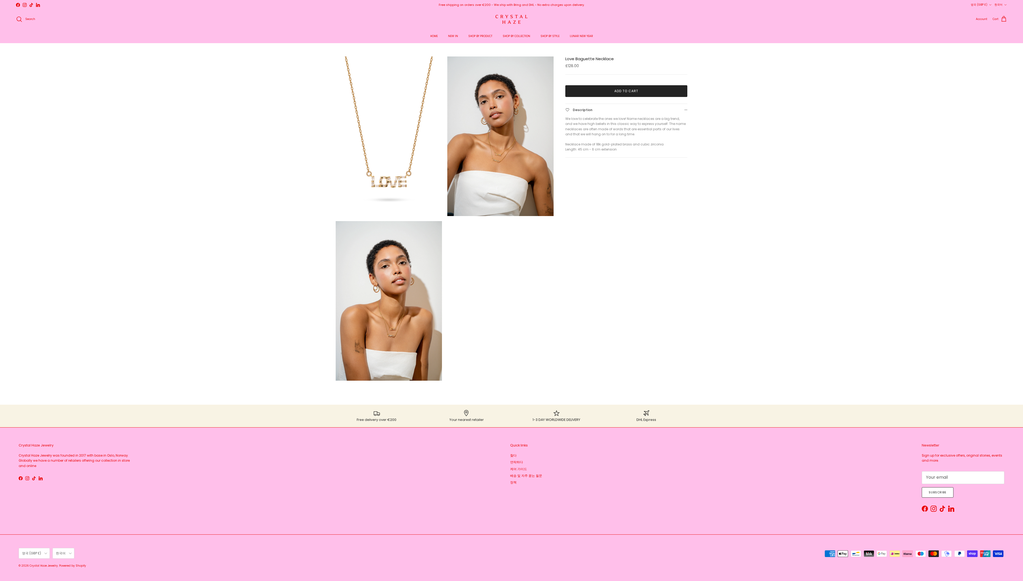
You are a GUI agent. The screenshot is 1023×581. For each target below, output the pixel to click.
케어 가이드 (518, 469)
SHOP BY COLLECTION (516, 36)
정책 (513, 482)
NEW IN (453, 36)
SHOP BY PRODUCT (480, 36)
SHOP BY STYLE (550, 36)
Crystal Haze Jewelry (44, 566)
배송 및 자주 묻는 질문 (526, 475)
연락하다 (516, 462)
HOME (434, 36)
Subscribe (938, 492)
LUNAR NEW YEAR (581, 36)
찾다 (513, 455)
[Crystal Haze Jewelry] (511, 19)
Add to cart (626, 91)
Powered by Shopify (72, 566)
